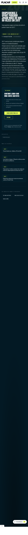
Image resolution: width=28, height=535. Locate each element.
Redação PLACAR (8, 36)
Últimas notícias (7, 195)
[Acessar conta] (23, 2)
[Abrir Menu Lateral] (26, 2)
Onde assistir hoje (19, 195)
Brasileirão (6, 199)
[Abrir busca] (19, 2)
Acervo (4, 9)
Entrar (8, 117)
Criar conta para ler (12, 113)
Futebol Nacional (6, 137)
